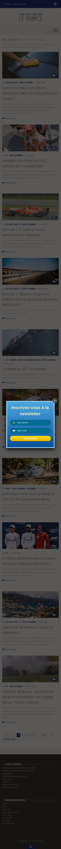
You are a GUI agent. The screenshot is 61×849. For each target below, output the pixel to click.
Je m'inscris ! (30, 438)
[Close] (54, 401)
